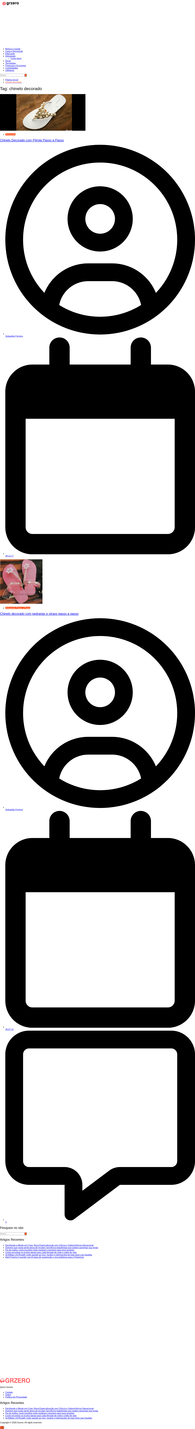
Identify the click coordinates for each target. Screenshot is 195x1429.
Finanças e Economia (15, 65)
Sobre (8, 1395)
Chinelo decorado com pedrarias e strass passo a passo (39, 613)
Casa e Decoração (14, 51)
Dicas (8, 61)
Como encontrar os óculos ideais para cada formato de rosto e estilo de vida (41, 1252)
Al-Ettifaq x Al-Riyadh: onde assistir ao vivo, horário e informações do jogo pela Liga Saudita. (48, 1255)
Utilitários (9, 70)
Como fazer (16, 58)
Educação (10, 54)
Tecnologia (10, 63)
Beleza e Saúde (12, 49)
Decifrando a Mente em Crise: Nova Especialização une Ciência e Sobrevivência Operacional (49, 1245)
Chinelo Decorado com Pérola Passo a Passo (32, 140)
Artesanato (10, 56)
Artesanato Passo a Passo (17, 608)
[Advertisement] (97, 27)
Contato (9, 1392)
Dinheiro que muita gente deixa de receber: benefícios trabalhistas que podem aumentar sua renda (51, 1248)
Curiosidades (11, 68)
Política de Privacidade (16, 1397)
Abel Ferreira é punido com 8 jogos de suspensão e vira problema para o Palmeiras (44, 1257)
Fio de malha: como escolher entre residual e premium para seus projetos (39, 1250)
